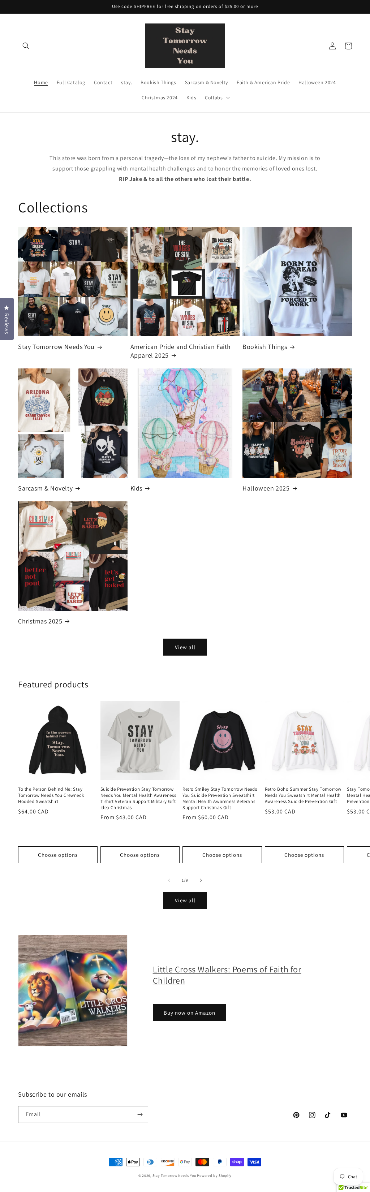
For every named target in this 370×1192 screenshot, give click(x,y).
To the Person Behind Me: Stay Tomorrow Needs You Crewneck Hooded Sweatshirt (51, 795)
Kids (136, 488)
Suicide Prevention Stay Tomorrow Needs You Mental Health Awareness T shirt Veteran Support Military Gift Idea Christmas (138, 798)
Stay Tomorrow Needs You (56, 346)
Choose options (58, 854)
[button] (26, 46)
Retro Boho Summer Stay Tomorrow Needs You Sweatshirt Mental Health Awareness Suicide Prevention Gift (303, 795)
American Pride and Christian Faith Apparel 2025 (180, 350)
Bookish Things (264, 346)
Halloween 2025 (265, 488)
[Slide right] (201, 880)
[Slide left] (169, 880)
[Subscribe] (140, 1114)
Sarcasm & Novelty (45, 488)
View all (185, 647)
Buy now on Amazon (189, 1012)
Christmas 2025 (40, 621)
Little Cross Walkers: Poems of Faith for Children (227, 974)
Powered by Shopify (214, 1175)
